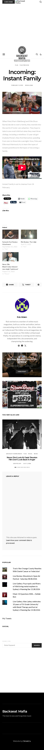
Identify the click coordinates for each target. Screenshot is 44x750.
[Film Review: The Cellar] (29, 234)
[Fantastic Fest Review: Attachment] (10, 234)
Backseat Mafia (14, 711)
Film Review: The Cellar (28, 242)
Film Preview (24, 65)
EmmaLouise (29, 397)
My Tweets (6, 618)
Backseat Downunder (14, 454)
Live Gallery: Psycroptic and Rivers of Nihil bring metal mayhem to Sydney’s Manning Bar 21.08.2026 (27, 586)
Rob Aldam (29, 85)
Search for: (6, 641)
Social (5, 626)
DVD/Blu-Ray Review (20, 357)
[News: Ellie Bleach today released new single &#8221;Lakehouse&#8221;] (10, 256)
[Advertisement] (22, 27)
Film (16, 65)
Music (19, 385)
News (25, 385)
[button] (41, 54)
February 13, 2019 (17, 85)
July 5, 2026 (27, 463)
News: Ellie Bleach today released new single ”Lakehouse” (10, 266)
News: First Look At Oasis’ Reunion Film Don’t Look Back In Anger (22, 458)
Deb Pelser (17, 463)
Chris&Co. (27, 741)
